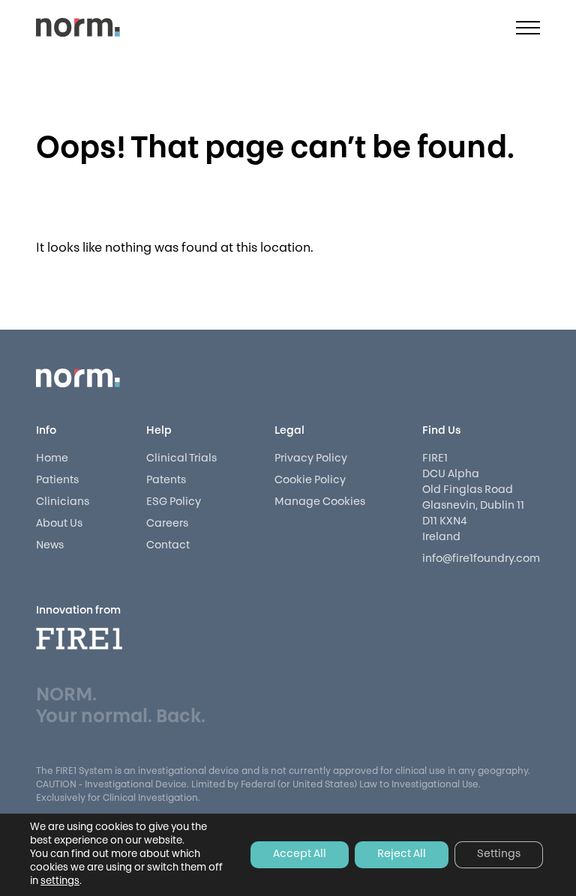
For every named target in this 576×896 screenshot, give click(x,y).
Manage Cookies (319, 502)
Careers (167, 524)
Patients (57, 480)
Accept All (299, 854)
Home (52, 458)
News (50, 545)
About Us (59, 524)
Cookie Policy (310, 480)
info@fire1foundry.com (481, 559)
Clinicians (62, 502)
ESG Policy (173, 502)
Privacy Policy (310, 458)
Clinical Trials (181, 458)
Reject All (401, 854)
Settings (498, 854)
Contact (168, 545)
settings (60, 881)
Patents (166, 480)
